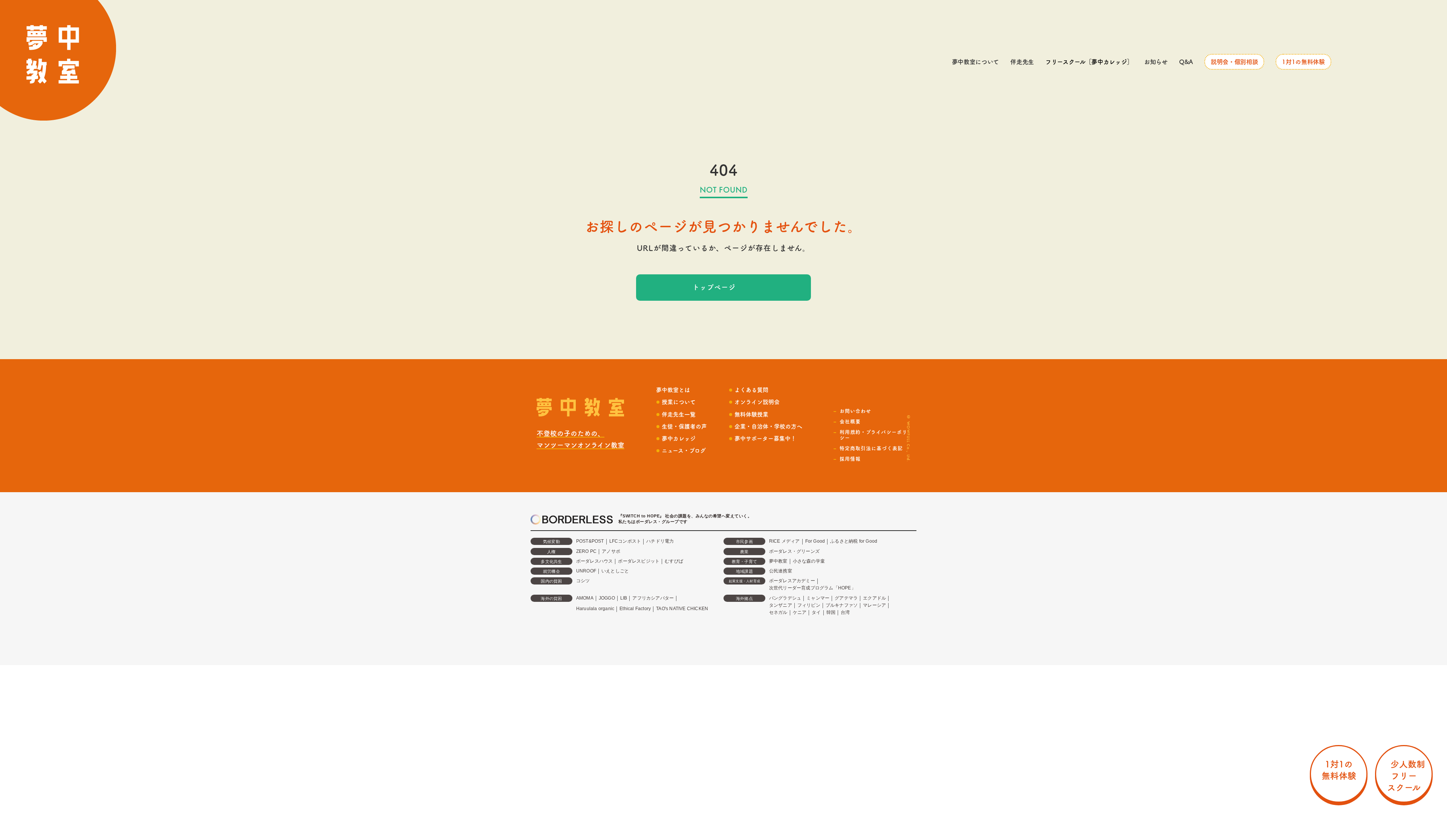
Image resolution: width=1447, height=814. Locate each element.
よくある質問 (751, 390)
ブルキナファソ (842, 605)
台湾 (845, 612)
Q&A (1186, 62)
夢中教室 (778, 561)
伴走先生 (1022, 62)
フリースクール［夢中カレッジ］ (1089, 62)
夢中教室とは (673, 390)
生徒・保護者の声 (684, 426)
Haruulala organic (595, 608)
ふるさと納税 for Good (853, 541)
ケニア (800, 612)
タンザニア (780, 605)
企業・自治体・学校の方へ (768, 426)
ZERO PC (586, 551)
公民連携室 (780, 571)
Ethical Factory (635, 608)
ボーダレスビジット (638, 561)
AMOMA (584, 598)
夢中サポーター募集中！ (765, 438)
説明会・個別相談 (1234, 62)
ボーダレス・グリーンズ (794, 551)
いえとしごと (615, 571)
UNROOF (586, 571)
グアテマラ (846, 598)
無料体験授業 (751, 414)
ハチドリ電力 (660, 541)
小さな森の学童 (809, 561)
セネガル (778, 612)
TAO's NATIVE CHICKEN (682, 608)
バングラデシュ (785, 598)
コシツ (583, 580)
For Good (815, 541)
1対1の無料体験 (1303, 62)
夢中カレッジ (679, 438)
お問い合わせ (855, 411)
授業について (679, 402)
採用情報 (850, 458)
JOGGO (607, 598)
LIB (623, 598)
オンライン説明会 (757, 402)
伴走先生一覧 (679, 414)
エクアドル (874, 598)
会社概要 (850, 421)
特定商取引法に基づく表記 (871, 448)
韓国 (830, 612)
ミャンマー (817, 598)
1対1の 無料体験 (1339, 770)
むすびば (674, 561)
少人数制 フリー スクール (1404, 776)
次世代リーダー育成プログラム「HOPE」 (812, 588)
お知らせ (1156, 62)
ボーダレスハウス (594, 561)
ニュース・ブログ (684, 450)
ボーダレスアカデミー (792, 580)
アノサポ (611, 551)
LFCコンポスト (625, 541)
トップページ (714, 287)
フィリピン (808, 605)
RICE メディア (784, 541)
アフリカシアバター (653, 598)
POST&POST (590, 541)
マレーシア (874, 605)
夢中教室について (975, 62)
